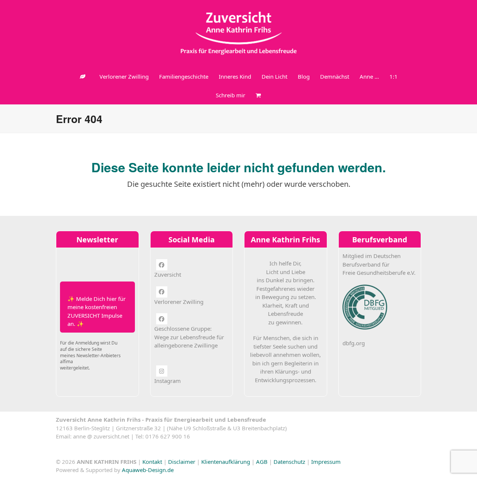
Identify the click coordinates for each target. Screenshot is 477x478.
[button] (258, 95)
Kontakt (152, 461)
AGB (262, 461)
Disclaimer (181, 461)
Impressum (326, 461)
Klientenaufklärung (225, 461)
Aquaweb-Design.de (148, 470)
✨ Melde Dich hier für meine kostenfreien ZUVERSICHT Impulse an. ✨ (96, 311)
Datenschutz (289, 461)
